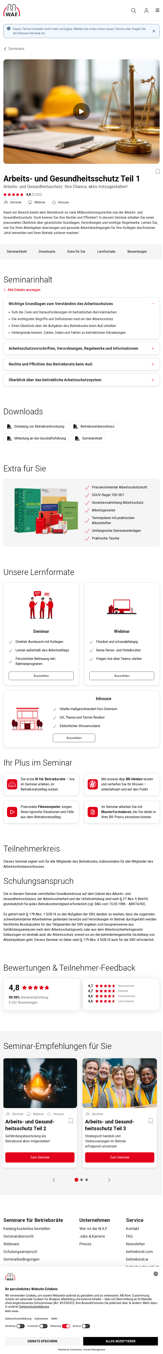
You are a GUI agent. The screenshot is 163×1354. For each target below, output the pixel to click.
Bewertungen (137, 252)
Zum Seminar (40, 1157)
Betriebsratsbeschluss (97, 426)
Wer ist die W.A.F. (93, 1228)
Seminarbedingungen (21, 1259)
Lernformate (106, 252)
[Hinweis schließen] (154, 31)
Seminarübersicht (18, 1236)
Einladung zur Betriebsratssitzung (39, 426)
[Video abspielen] (81, 111)
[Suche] (134, 10)
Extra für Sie (76, 252)
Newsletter (135, 1244)
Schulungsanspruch (20, 1251)
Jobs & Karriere (92, 1236)
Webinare (11, 1244)
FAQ (129, 1236)
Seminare (16, 48)
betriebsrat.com (139, 1251)
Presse (85, 1244)
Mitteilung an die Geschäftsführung (40, 438)
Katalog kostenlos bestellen (26, 1228)
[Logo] (11, 10)
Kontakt (132, 1228)
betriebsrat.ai (137, 1259)
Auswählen (41, 676)
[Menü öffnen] (157, 10)
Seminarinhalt (17, 252)
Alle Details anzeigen (24, 290)
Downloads (47, 252)
